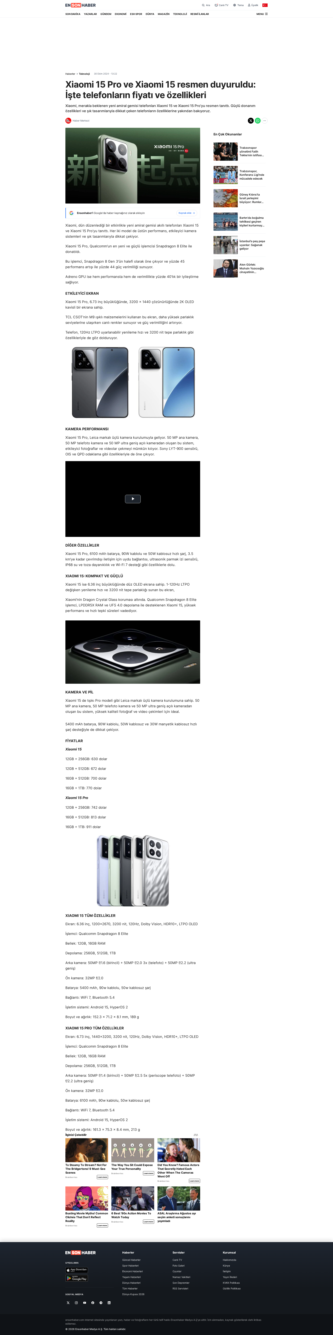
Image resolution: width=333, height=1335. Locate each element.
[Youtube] (84, 1303)
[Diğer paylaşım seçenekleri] (265, 121)
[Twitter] (68, 1303)
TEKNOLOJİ (180, 13)
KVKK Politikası (231, 1282)
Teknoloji (84, 73)
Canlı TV (177, 1259)
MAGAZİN (163, 13)
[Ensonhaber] (80, 5)
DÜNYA (150, 13)
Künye (226, 1265)
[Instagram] (76, 1303)
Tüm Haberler (130, 1288)
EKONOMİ (120, 13)
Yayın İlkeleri (230, 1277)
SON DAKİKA (72, 13)
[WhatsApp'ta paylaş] (258, 121)
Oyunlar (177, 1271)
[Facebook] (93, 1303)
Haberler (70, 73)
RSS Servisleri (180, 1288)
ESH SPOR (136, 13)
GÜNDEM (105, 13)
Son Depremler (181, 1282)
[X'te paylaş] (251, 121)
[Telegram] (101, 1303)
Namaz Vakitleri (181, 1277)
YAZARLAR (90, 13)
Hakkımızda (229, 1259)
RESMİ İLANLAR (199, 13)
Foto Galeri (179, 1265)
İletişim (227, 1271)
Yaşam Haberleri (131, 1277)
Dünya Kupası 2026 (133, 1294)
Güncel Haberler (131, 1259)
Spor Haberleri (130, 1265)
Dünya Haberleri (131, 1282)
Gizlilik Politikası (232, 1288)
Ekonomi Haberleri (132, 1271)
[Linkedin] (109, 1303)
